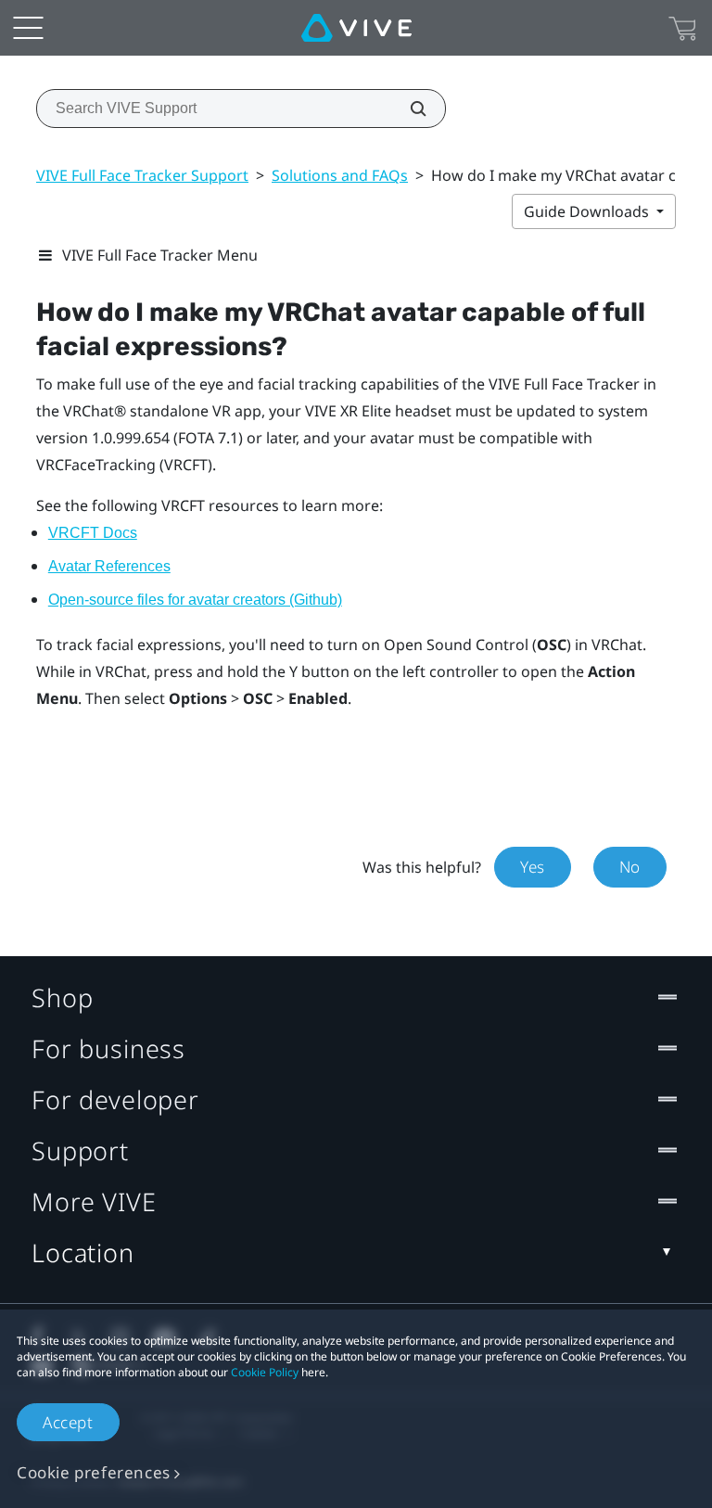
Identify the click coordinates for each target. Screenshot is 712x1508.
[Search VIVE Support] (407, 108)
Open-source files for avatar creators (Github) (195, 599)
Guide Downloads (588, 211)
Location (83, 1252)
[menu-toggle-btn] (28, 28)
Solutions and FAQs (340, 175)
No (630, 866)
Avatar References (109, 566)
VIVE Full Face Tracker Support (142, 175)
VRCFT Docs (92, 533)
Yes (532, 866)
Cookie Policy (265, 1372)
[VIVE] (356, 28)
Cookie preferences (94, 1472)
